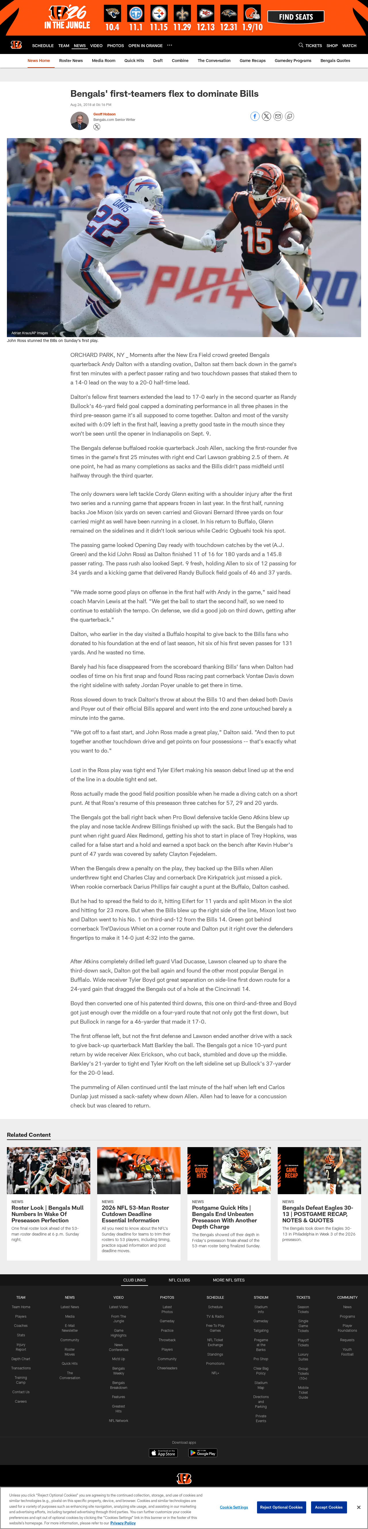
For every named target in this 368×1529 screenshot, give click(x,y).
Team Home (21, 1307)
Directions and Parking (261, 1401)
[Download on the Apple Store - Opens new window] (163, 1453)
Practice (167, 1330)
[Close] (358, 1507)
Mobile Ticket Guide (303, 1392)
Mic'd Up (118, 1359)
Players (20, 1316)
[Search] (301, 45)
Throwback (167, 1340)
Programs (347, 1316)
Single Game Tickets (303, 1326)
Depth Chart (21, 1359)
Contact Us (21, 1392)
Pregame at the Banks (261, 1345)
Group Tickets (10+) (303, 1373)
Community (69, 1340)
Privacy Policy (123, 1523)
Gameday (167, 1321)
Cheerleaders (167, 1368)
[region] (184, 1508)
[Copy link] (289, 116)
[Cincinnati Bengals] (184, 1479)
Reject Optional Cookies (281, 1507)
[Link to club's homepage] (16, 45)
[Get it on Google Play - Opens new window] (203, 1456)
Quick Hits (70, 1363)
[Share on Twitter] (266, 119)
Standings (215, 1354)
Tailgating (261, 1330)
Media (69, 1316)
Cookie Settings (234, 1507)
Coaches (21, 1325)
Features (118, 1397)
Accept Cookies (329, 1507)
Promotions (215, 1363)
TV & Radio (215, 1316)
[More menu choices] (169, 45)
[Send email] (278, 119)
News (347, 1307)
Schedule (215, 1307)
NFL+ (215, 1373)
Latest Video (118, 1307)
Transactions (21, 1368)
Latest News (70, 1307)
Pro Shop (261, 1359)
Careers (21, 1401)
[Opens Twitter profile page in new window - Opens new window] (96, 126)
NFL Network (118, 1420)
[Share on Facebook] (255, 119)
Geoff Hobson (104, 114)
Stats (21, 1335)
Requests (347, 1340)
